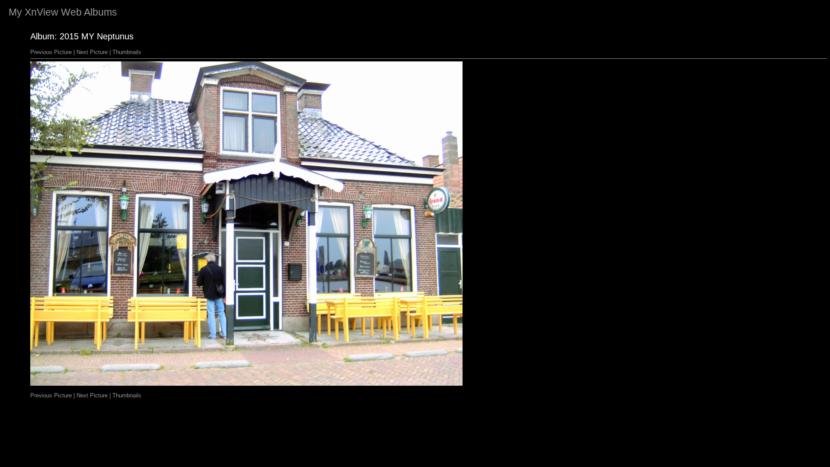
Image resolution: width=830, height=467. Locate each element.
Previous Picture (51, 52)
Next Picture (92, 52)
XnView (41, 12)
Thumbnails (126, 52)
